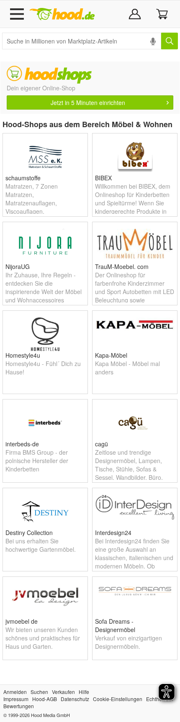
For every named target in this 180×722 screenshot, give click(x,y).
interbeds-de (22, 444)
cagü (101, 444)
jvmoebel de (21, 621)
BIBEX (103, 178)
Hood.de (62, 14)
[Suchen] (169, 41)
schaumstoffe (23, 178)
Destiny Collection (29, 532)
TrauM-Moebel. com (122, 266)
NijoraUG (17, 266)
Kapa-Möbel (111, 355)
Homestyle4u (22, 355)
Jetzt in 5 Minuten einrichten (88, 102)
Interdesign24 (113, 532)
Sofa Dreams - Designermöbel (115, 625)
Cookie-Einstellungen (117, 698)
